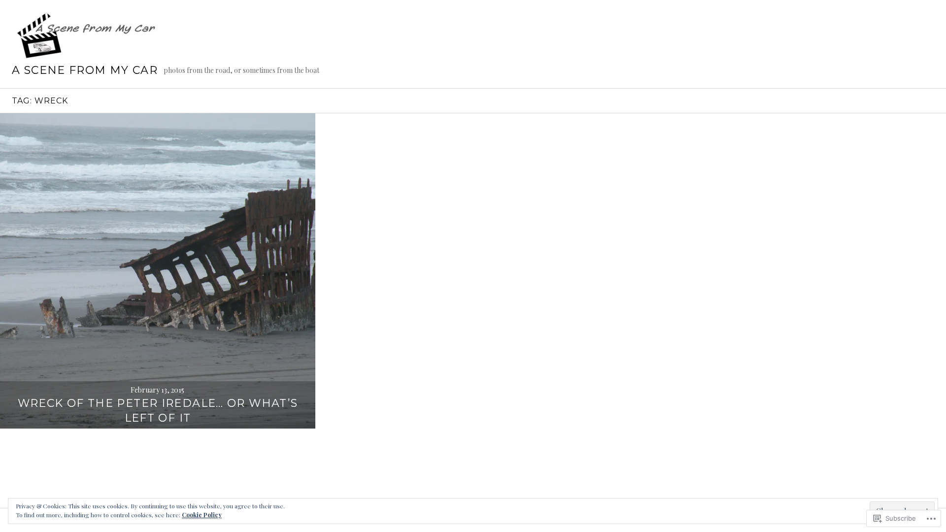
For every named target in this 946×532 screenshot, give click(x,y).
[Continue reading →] (157, 271)
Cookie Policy (202, 515)
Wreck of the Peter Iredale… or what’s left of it (158, 411)
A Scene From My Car (85, 70)
